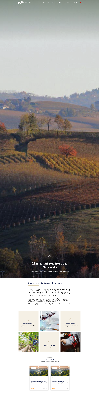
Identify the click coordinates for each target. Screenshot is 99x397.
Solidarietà (69, 2)
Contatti (75, 2)
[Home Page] (24, 3)
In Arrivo (44, 2)
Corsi (49, 2)
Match (64, 2)
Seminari (54, 2)
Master (59, 2)
